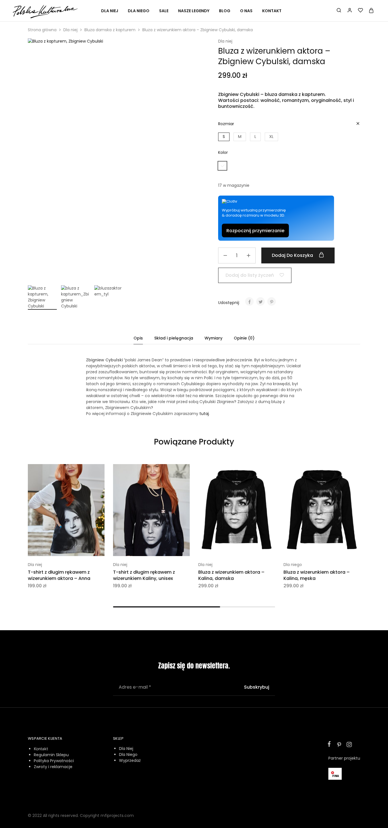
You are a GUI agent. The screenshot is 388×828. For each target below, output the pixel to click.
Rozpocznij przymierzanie (255, 230)
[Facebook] (330, 745)
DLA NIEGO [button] (138, 11)
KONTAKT (271, 11)
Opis (138, 338)
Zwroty (40, 767)
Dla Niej (126, 748)
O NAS (246, 11)
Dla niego (292, 564)
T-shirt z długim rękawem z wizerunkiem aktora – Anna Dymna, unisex (59, 578)
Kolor (223, 152)
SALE (163, 11)
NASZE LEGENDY (193, 11)
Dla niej (70, 30)
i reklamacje (59, 767)
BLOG (224, 11)
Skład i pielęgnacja (173, 338)
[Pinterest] (339, 745)
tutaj (204, 413)
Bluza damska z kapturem (109, 30)
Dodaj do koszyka (293, 255)
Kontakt (41, 748)
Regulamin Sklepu (51, 755)
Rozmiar (226, 124)
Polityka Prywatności (54, 761)
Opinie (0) (244, 338)
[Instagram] (348, 745)
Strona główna (42, 30)
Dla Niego (128, 754)
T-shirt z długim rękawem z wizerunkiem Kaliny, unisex (144, 575)
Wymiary (213, 338)
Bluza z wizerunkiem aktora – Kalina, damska (231, 575)
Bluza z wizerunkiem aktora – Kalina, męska (316, 575)
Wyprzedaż (130, 760)
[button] (224, 137)
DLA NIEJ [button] (109, 11)
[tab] (138, 338)
